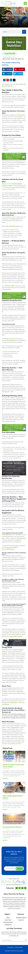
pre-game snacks (15, 218)
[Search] (24, 32)
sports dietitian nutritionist (16, 636)
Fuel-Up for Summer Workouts (12, 827)
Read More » (5, 778)
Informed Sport (10, 549)
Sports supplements (6, 534)
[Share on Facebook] (4, 80)
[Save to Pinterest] (7, 80)
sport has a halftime (10, 285)
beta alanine (11, 612)
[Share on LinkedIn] (11, 80)
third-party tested (21, 538)
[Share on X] (14, 80)
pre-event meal (20, 115)
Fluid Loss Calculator (10, 340)
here (19, 743)
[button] (7, 69)
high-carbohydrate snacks (12, 226)
